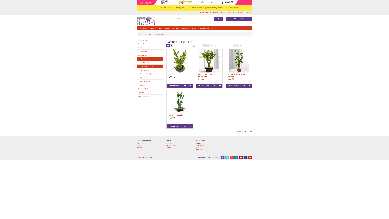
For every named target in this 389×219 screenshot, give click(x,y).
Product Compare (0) (189, 46)
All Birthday (143, 28)
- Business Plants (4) (144, 70)
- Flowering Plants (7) (144, 74)
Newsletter (199, 149)
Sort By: (207, 46)
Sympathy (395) (142, 92)
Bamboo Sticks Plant (161, 34)
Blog (213, 28)
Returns (139, 145)
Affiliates (168, 147)
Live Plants (176, 28)
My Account (199, 143)
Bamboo (172, 74)
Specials (168, 149)
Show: (236, 46)
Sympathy (194, 28)
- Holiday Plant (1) (143, 85)
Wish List (198, 147)
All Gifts (159, 28)
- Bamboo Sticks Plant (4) (145, 66)
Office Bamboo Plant (176, 115)
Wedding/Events (204, 28)
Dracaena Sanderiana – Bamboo (236, 75)
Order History (200, 145)
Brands (168, 143)
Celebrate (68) (142, 55)
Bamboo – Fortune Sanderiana (205, 75)
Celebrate (167, 28)
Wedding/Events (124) (144, 96)
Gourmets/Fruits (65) (144, 51)
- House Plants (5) (143, 77)
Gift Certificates (170, 145)
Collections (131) (143, 89)
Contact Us (140, 143)
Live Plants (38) (142, 59)
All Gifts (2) (141, 47)
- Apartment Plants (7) (144, 62)
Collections (185, 28)
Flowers (152, 28)
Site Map (139, 147)
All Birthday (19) (142, 40)
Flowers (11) (141, 44)
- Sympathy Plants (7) (144, 81)
